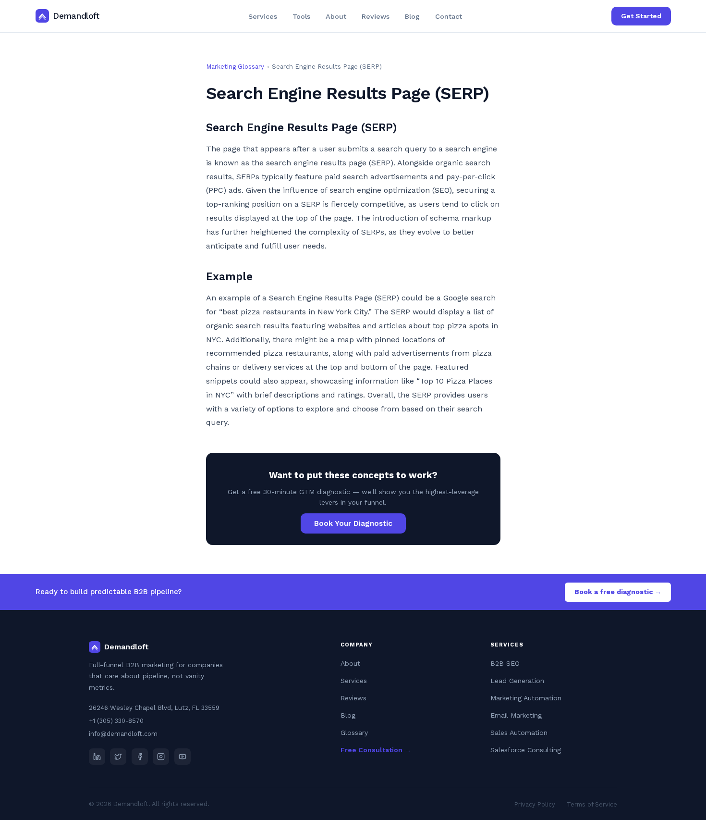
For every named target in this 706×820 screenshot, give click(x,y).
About (336, 16)
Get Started (641, 16)
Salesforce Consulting (525, 750)
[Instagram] (161, 756)
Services (262, 16)
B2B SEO (505, 663)
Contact (448, 16)
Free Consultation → (376, 750)
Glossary (354, 732)
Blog (412, 16)
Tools (301, 16)
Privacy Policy (534, 804)
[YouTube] (182, 756)
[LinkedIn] (97, 756)
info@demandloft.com (123, 733)
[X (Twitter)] (118, 756)
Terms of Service (592, 804)
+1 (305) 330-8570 (116, 720)
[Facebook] (140, 756)
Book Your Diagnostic (353, 523)
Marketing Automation (525, 698)
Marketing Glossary (235, 66)
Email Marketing (516, 715)
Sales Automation (519, 732)
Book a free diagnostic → (617, 592)
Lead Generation (517, 680)
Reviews (376, 16)
